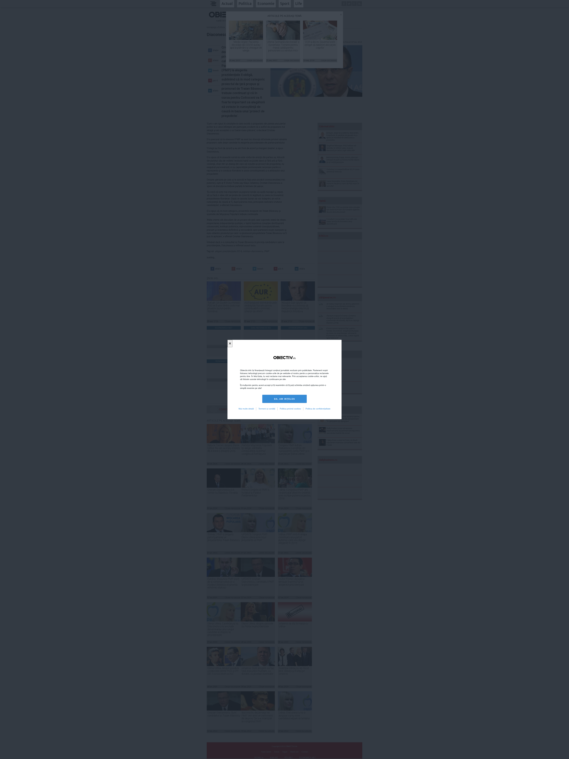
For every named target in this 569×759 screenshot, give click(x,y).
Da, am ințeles (284, 399)
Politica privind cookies (290, 409)
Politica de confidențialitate (318, 409)
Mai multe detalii (246, 409)
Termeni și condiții (266, 409)
